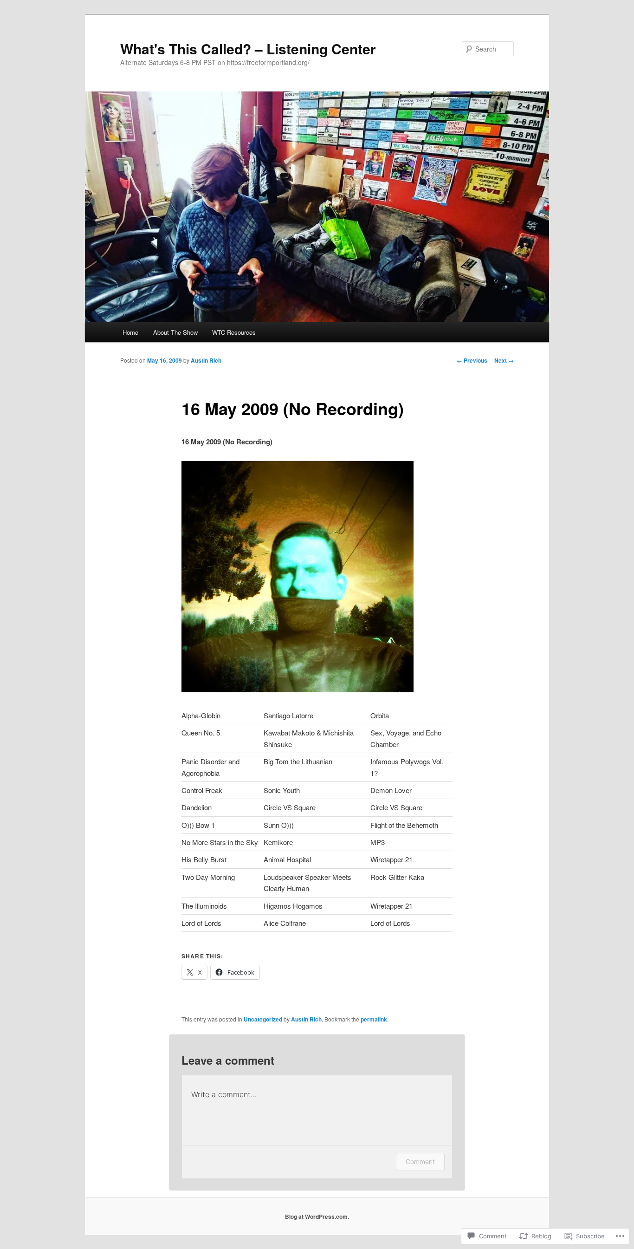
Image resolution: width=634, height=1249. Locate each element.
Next (504, 360)
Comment (420, 1161)
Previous (472, 360)
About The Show (175, 332)
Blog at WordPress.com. (317, 1216)
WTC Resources (234, 332)
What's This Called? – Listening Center (248, 49)
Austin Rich (206, 360)
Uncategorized (263, 1019)
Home (130, 332)
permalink (374, 1019)
